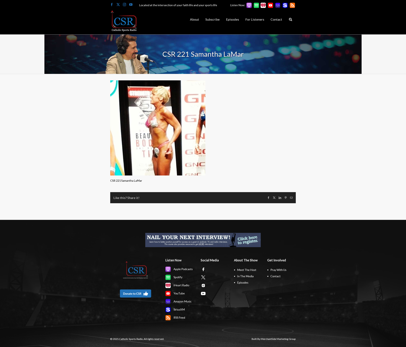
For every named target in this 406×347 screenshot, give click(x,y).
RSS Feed (179, 317)
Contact (275, 276)
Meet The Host (246, 270)
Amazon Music (182, 301)
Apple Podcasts (183, 269)
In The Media (245, 276)
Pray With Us (278, 270)
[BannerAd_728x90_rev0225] (165, 240)
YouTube (179, 293)
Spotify (177, 277)
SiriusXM (179, 309)
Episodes (242, 282)
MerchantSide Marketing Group (278, 338)
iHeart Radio (181, 285)
